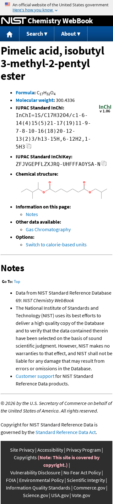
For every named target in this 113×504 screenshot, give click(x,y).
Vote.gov (81, 495)
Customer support (35, 376)
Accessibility (50, 450)
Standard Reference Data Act (65, 432)
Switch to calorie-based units (56, 244)
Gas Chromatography (48, 229)
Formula (25, 92)
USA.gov (60, 495)
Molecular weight (34, 100)
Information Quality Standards (38, 487)
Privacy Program (83, 450)
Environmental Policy (41, 480)
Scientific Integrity (86, 480)
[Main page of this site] (9, 34)
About (68, 33)
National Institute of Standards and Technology (13, 21)
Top (17, 281)
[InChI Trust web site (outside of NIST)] (105, 112)
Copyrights (25, 457)
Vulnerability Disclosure (35, 472)
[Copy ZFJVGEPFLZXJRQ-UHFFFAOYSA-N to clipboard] (104, 165)
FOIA (11, 480)
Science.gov (35, 495)
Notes (32, 214)
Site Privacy (22, 450)
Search (34, 33)
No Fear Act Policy (82, 472)
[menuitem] (9, 34)
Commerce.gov (89, 487)
